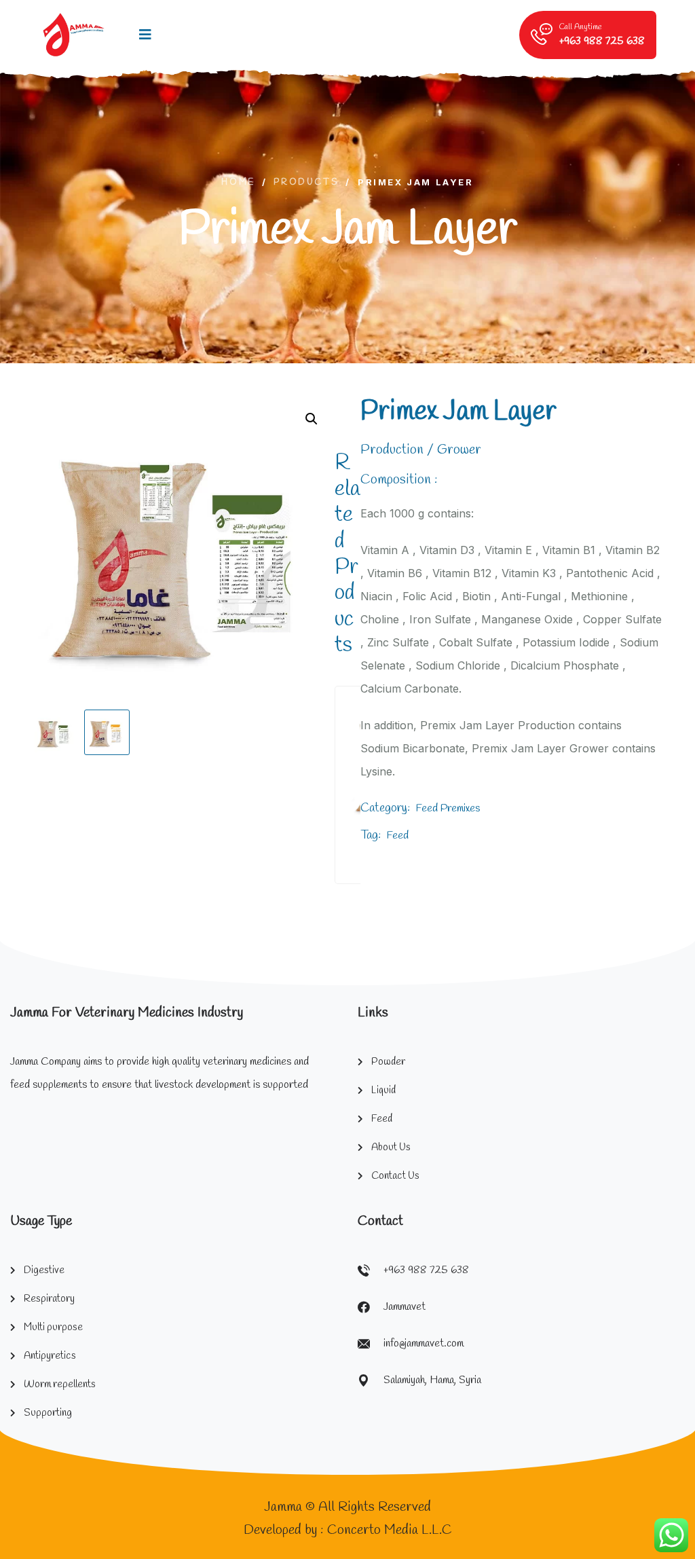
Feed (398, 835)
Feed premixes (448, 808)
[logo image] (74, 34)
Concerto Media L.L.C (389, 1530)
